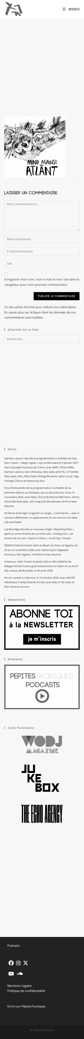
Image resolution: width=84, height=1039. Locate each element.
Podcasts (13, 945)
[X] (25, 963)
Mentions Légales (19, 986)
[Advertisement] (42, 62)
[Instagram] (18, 963)
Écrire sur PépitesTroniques (26, 1006)
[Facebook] (11, 963)
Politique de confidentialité (26, 991)
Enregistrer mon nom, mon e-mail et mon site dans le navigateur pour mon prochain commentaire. (41, 282)
